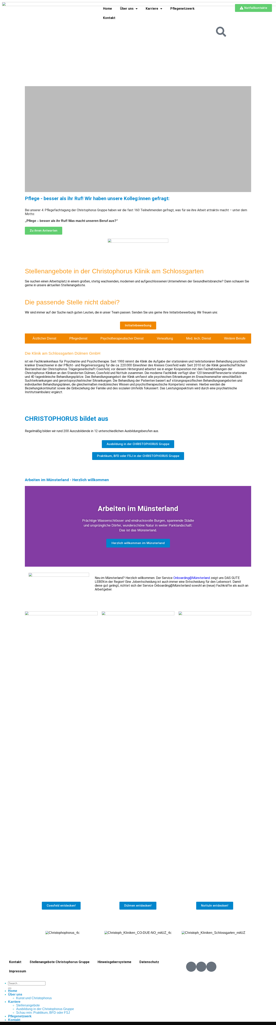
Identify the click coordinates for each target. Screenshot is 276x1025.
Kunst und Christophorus (34, 998)
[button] (29, 139)
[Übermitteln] (9, 988)
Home (107, 8)
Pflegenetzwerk (182, 8)
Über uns (127, 8)
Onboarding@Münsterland (191, 578)
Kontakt (109, 18)
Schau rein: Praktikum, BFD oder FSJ (43, 1012)
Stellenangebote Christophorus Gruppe (59, 962)
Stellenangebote (28, 1005)
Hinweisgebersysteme (114, 962)
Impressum (17, 971)
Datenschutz (149, 962)
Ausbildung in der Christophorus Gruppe (45, 1009)
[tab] (43, 338)
